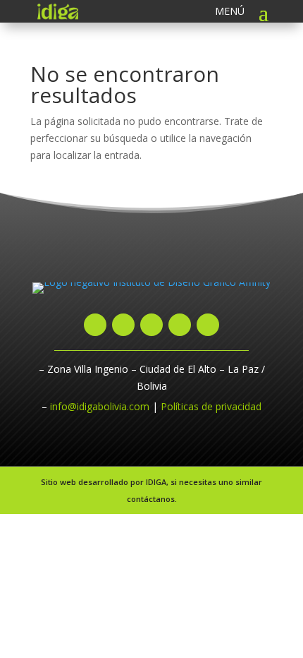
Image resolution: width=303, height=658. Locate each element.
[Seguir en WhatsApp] (95, 324)
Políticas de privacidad (211, 406)
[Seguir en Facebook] (123, 324)
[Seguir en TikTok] (179, 324)
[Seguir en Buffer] (208, 324)
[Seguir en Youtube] (151, 324)
